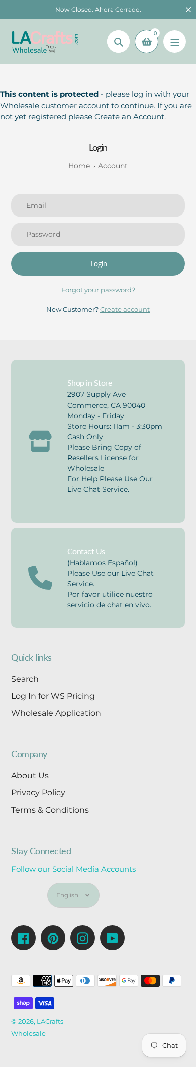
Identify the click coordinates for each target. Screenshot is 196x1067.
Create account (125, 309)
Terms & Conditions (50, 810)
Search (25, 679)
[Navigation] (174, 41)
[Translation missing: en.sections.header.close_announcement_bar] (188, 10)
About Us (30, 775)
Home (79, 165)
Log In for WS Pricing (53, 696)
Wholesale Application (56, 713)
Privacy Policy (38, 792)
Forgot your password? (98, 290)
